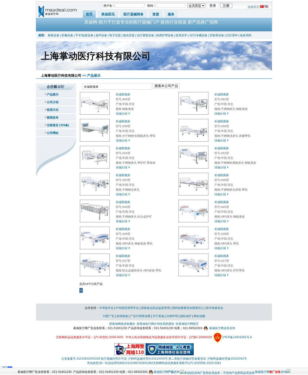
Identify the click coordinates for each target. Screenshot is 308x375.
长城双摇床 (123, 94)
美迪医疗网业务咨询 (221, 328)
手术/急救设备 (84, 35)
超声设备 (101, 35)
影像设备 (67, 35)
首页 (89, 14)
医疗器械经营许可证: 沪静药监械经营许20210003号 (134, 358)
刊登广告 (108, 316)
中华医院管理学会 (127, 308)
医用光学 (181, 35)
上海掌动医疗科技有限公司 (61, 75)
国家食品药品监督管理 (155, 308)
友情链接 (122, 316)
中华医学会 (106, 308)
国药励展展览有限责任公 (188, 308)
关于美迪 (158, 316)
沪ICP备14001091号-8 (237, 337)
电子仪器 (115, 35)
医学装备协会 (214, 308)
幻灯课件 (232, 35)
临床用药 (245, 35)
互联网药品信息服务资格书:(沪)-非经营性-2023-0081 (187, 363)
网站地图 (199, 316)
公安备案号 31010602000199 (80, 358)
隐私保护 (186, 316)
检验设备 (53, 35)
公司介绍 (52, 102)
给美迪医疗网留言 (187, 323)
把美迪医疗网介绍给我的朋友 (155, 323)
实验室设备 (217, 35)
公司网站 (52, 133)
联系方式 (52, 110)
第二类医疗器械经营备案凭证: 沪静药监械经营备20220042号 (207, 358)
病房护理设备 (164, 35)
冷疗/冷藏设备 (198, 35)
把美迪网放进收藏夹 (122, 323)
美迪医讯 (108, 14)
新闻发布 (52, 117)
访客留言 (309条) (58, 125)
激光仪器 (129, 35)
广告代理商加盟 (140, 316)
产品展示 (52, 94)
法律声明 (172, 316)
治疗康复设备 (145, 35)
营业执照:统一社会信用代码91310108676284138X (120, 363)
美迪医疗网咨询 (166, 372)
